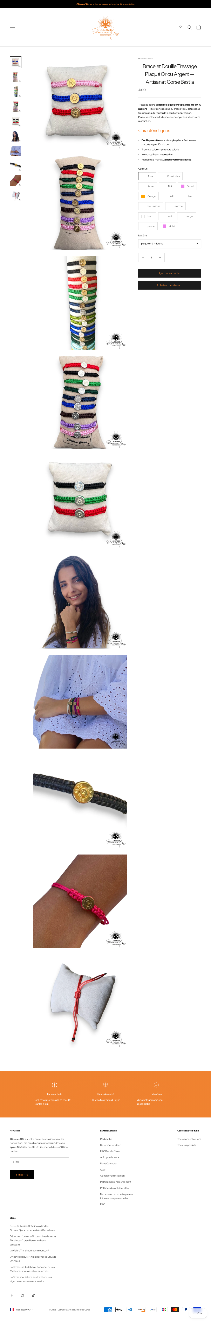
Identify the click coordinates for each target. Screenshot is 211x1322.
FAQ (102, 1204)
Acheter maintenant (170, 285)
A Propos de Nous (109, 1157)
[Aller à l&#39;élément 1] (15, 62)
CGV (103, 1169)
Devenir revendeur (110, 1144)
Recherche (106, 1139)
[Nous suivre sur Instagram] (23, 1295)
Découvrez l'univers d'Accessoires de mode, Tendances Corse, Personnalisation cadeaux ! (33, 1240)
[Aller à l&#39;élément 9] (15, 180)
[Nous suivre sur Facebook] (12, 1295)
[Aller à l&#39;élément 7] (15, 151)
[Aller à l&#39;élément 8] (15, 166)
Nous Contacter (108, 1163)
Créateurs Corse (82, 1309)
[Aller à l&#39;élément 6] (15, 136)
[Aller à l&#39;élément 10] (15, 195)
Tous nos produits (186, 1144)
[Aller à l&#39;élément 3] (15, 92)
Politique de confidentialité (114, 1187)
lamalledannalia (145, 58)
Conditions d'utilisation (112, 1175)
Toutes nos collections (189, 1139)
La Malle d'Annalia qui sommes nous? (29, 1250)
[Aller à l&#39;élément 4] (15, 106)
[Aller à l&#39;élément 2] (15, 77)
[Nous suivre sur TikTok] (33, 1295)
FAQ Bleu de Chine (110, 1151)
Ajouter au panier (169, 273)
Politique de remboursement (115, 1181)
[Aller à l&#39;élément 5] (15, 121)
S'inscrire (22, 1174)
